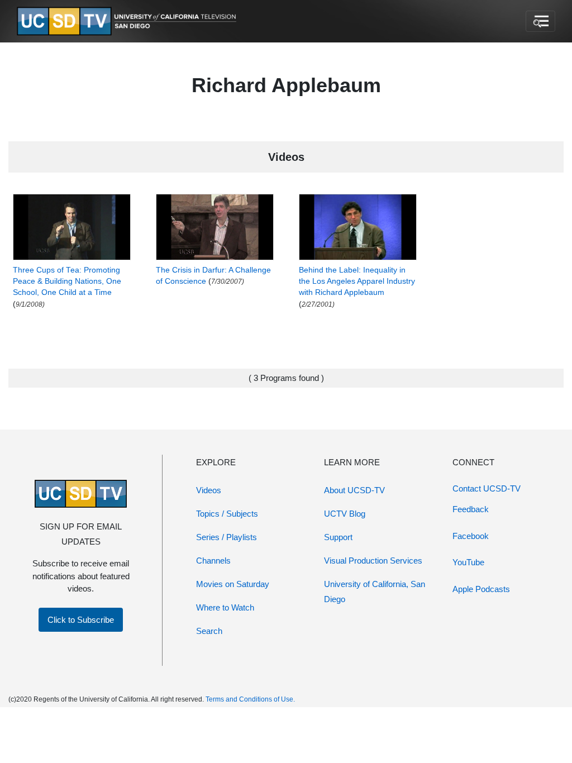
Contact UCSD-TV (486, 488)
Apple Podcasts (481, 589)
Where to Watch (225, 607)
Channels (213, 560)
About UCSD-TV (354, 490)
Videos (208, 490)
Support (338, 537)
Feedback (470, 509)
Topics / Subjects (227, 513)
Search (209, 631)
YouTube (468, 562)
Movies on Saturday (232, 584)
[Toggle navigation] (540, 21)
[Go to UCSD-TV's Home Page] (128, 21)
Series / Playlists (226, 537)
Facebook (470, 536)
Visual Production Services (373, 560)
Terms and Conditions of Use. (250, 699)
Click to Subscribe (80, 619)
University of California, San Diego (374, 591)
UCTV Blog (344, 513)
